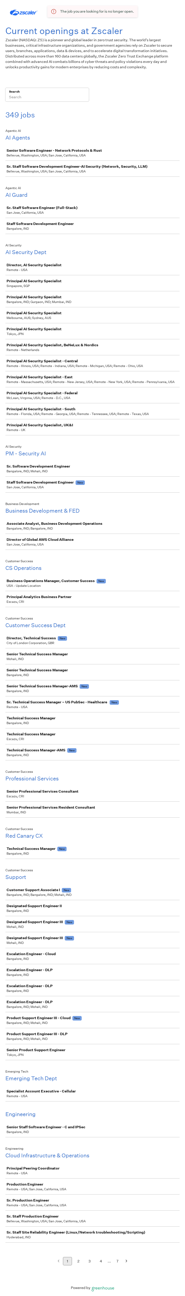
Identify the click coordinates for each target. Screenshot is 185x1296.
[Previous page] (58, 1261)
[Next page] (126, 1261)
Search (14, 92)
